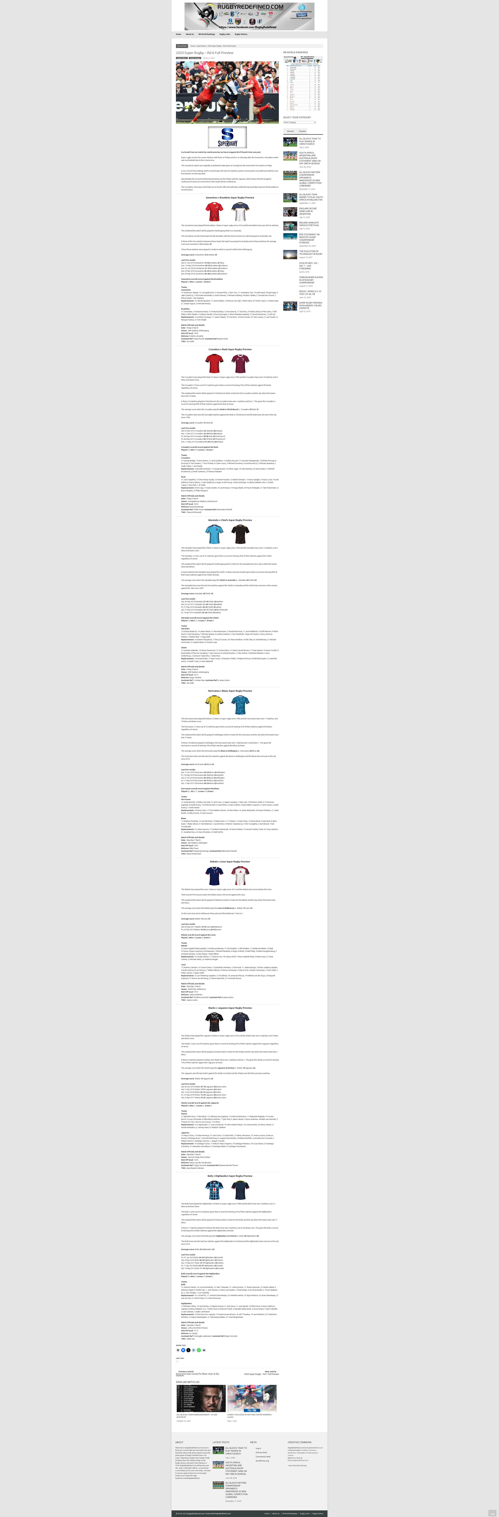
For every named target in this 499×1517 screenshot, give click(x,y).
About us (190, 34)
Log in (258, 1448)
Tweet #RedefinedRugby (297, 1465)
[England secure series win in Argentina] (290, 211)
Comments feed (263, 1456)
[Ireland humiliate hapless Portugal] (290, 226)
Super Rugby (195, 58)
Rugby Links (225, 34)
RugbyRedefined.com (315, 1448)
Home (178, 34)
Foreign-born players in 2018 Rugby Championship (311, 280)
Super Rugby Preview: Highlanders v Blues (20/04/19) (310, 305)
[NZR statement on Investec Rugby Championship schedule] (290, 237)
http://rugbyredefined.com (298, 1460)
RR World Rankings (207, 34)
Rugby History (241, 34)
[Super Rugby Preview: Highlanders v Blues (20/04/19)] (290, 306)
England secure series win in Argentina (308, 211)
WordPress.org (262, 1461)
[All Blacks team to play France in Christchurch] (290, 142)
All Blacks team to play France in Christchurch (310, 141)
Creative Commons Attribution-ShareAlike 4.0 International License (303, 1452)
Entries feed (261, 1452)
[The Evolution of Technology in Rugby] (290, 254)
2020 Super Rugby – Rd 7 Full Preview (261, 1374)
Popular (302, 131)
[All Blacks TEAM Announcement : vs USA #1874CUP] (201, 1398)
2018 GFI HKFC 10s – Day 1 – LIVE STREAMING (309, 266)
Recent (290, 131)
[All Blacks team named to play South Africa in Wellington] (290, 197)
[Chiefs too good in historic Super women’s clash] (252, 1398)
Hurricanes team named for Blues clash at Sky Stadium (197, 1375)
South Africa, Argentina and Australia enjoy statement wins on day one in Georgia (310, 158)
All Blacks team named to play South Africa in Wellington (311, 197)
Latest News (201, 46)
